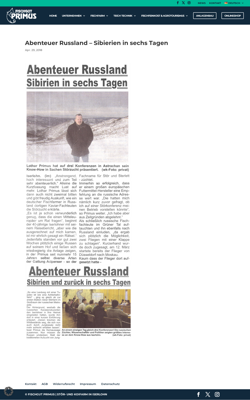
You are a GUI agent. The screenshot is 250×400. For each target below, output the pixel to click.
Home (53, 15)
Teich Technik (122, 15)
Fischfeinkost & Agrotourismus (162, 15)
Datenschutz (110, 384)
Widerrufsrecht (64, 384)
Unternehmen (71, 15)
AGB (45, 384)
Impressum (88, 384)
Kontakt (215, 3)
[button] (8, 391)
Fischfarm (97, 15)
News (202, 3)
